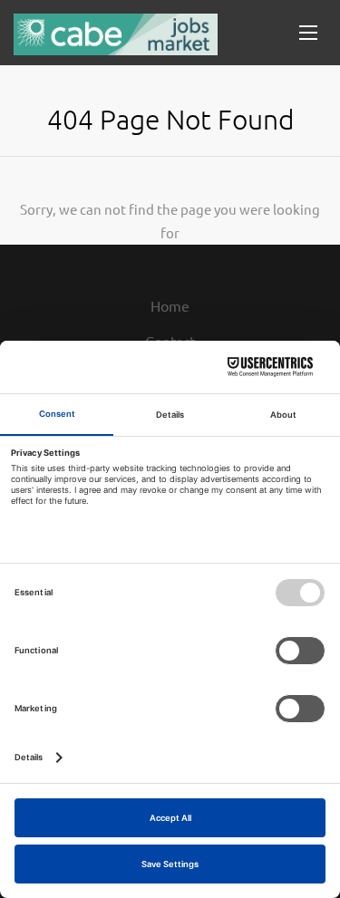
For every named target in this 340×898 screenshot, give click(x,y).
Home (170, 305)
